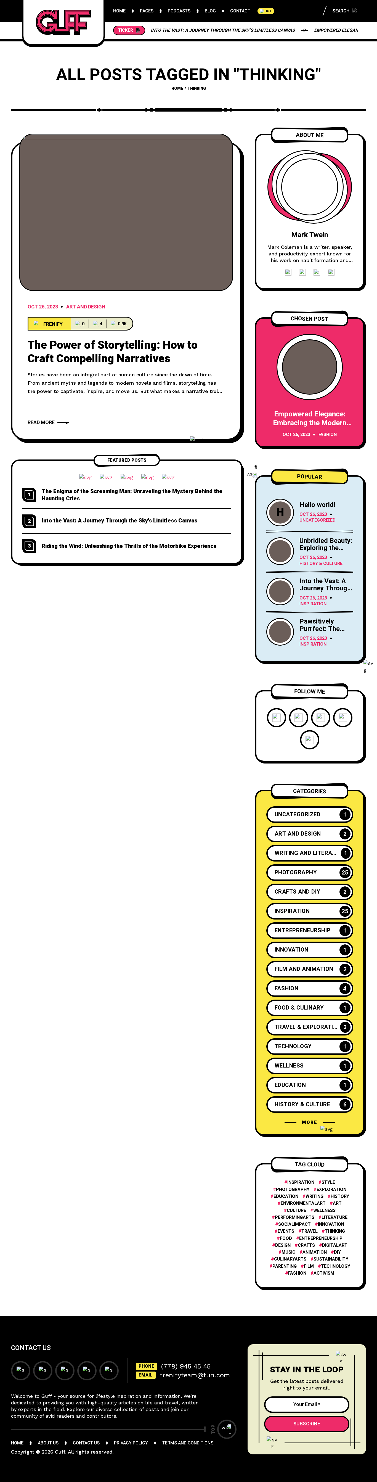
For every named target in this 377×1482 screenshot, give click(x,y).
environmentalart (303, 1203)
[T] (126, 212)
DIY (337, 1252)
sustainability (331, 1259)
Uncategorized (317, 520)
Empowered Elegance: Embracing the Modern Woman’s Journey (309, 423)
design (283, 1245)
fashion (297, 1273)
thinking (335, 1231)
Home (177, 88)
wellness (324, 1211)
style (328, 1182)
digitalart (334, 1245)
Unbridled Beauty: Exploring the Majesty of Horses (325, 551)
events (286, 1231)
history (340, 1197)
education (286, 1197)
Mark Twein (309, 235)
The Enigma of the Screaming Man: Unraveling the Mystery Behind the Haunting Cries (132, 495)
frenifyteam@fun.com (195, 1375)
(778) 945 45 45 (186, 1366)
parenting (284, 1266)
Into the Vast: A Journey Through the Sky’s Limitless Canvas (223, 30)
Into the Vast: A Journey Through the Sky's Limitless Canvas (325, 592)
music (288, 1252)
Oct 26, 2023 (43, 307)
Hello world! (317, 505)
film (309, 1266)
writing (314, 1197)
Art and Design (85, 307)
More (309, 1122)
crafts (306, 1245)
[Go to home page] (63, 22)
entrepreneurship (321, 1238)
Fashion (327, 435)
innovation (331, 1224)
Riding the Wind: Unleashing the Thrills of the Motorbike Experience (129, 546)
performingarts (294, 1218)
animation (314, 1252)
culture (296, 1211)
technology (335, 1266)
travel (309, 1231)
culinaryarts (290, 1259)
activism (324, 1273)
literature (334, 1218)
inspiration (300, 1182)
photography (292, 1190)
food (286, 1238)
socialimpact (294, 1224)
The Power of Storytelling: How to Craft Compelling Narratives (113, 352)
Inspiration (312, 604)
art (337, 1203)
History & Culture (321, 564)
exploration (331, 1190)
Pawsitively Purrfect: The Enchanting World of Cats (325, 632)
